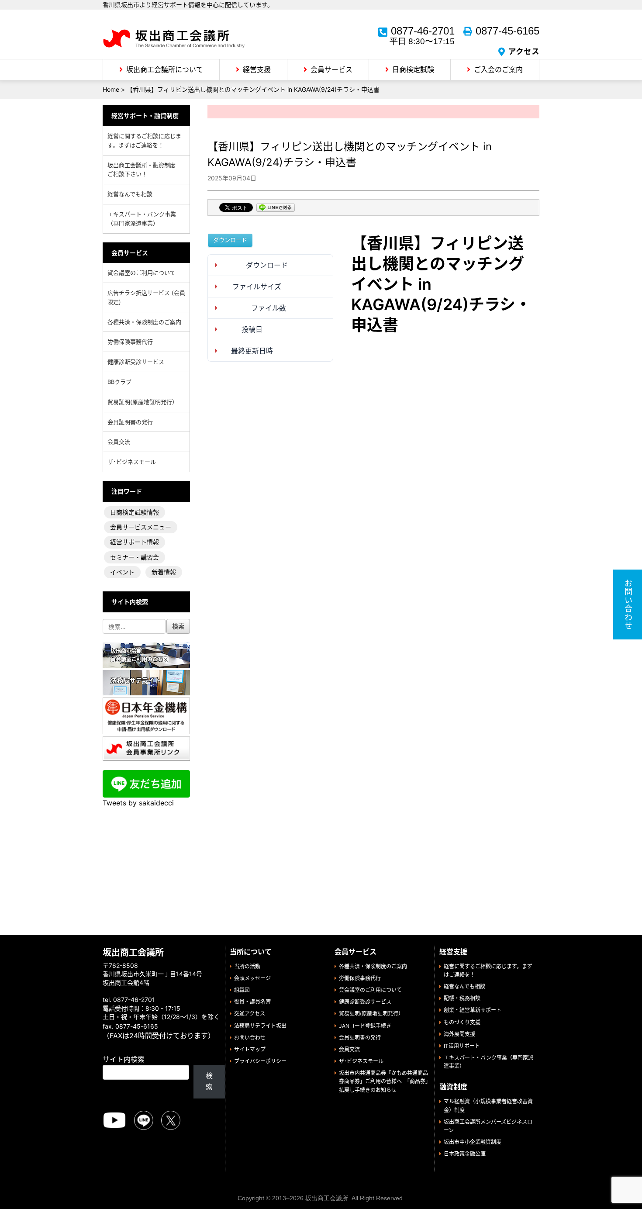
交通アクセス (249, 1013)
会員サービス (331, 69)
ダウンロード (230, 239)
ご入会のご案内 (498, 69)
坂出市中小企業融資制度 (472, 1142)
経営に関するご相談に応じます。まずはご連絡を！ (144, 140)
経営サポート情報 (134, 542)
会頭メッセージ (252, 978)
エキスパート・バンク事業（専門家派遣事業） (141, 219)
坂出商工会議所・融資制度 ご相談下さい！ (144, 170)
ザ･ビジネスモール (131, 461)
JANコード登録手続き (365, 1025)
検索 (209, 1081)
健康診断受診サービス (135, 361)
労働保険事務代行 (130, 341)
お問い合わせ (250, 1037)
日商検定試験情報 (134, 512)
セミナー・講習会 (134, 557)
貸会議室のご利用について (141, 272)
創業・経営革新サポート (472, 1010)
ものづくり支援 (462, 1022)
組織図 (242, 990)
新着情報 (164, 572)
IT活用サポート (462, 1046)
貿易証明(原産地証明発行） (142, 401)
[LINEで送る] (275, 208)
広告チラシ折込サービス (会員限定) (146, 297)
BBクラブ (119, 381)
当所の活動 (247, 966)
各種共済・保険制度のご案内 (144, 321)
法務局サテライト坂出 (260, 1025)
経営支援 (257, 69)
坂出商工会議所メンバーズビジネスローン (488, 1126)
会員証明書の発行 (130, 421)
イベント (122, 572)
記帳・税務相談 (462, 998)
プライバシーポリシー (260, 1061)
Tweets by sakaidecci (138, 802)
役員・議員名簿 (252, 1001)
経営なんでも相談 (129, 193)
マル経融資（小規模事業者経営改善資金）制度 (488, 1105)
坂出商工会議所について (164, 69)
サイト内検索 (124, 1059)
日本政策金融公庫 (465, 1153)
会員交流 (118, 441)
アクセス (523, 51)
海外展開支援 (459, 1034)
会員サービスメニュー (140, 527)
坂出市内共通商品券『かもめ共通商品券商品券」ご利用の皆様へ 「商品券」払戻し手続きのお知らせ (383, 1081)
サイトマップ (250, 1049)
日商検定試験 (413, 69)
